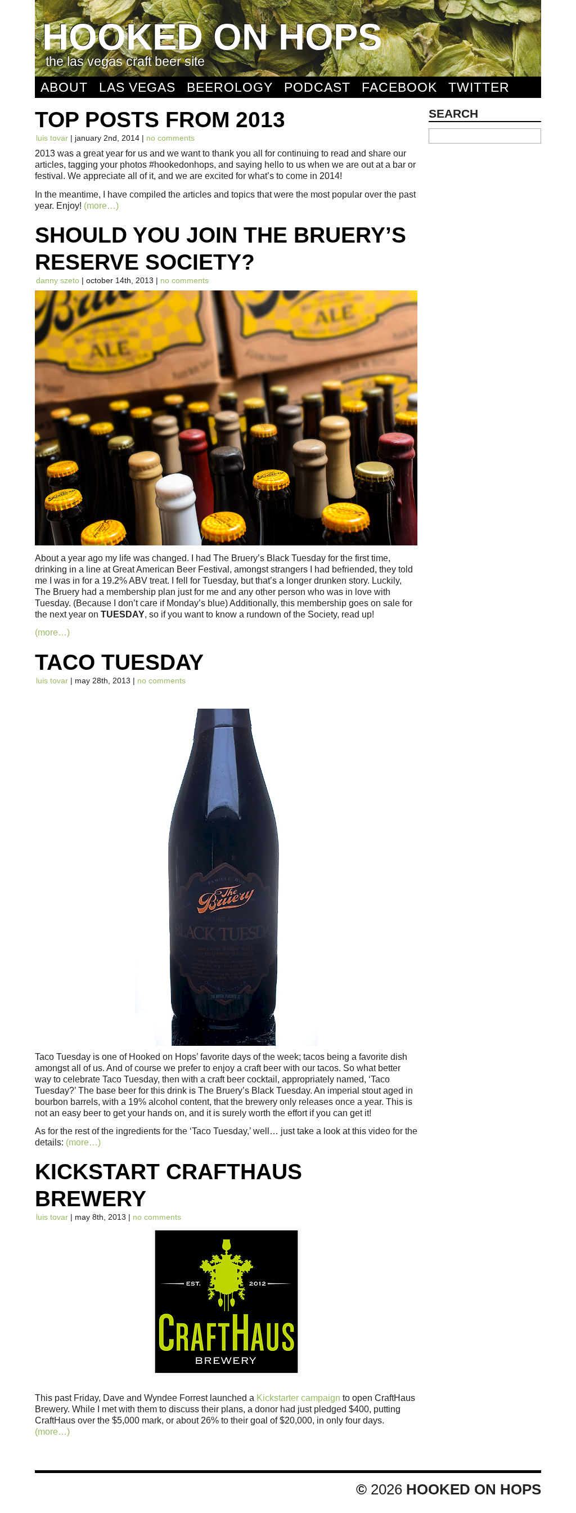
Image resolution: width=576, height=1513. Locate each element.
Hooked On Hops (212, 36)
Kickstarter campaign (298, 1398)
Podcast (317, 87)
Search (453, 113)
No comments (170, 137)
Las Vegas (137, 87)
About (64, 87)
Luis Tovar (52, 137)
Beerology (230, 87)
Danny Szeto (57, 280)
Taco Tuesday (119, 662)
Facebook (399, 87)
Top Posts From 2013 (160, 120)
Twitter (479, 87)
